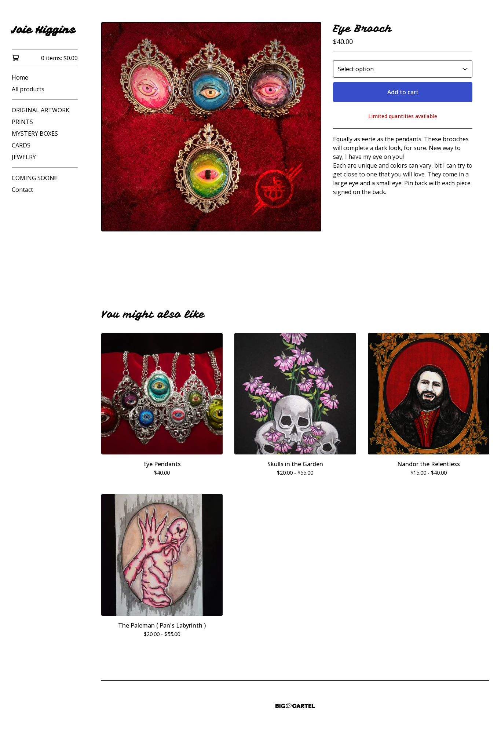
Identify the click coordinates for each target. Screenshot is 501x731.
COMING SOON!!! (35, 178)
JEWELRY (24, 157)
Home (20, 77)
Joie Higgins (44, 29)
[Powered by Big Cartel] (295, 706)
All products (28, 89)
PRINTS (22, 122)
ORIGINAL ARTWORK (40, 110)
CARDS (21, 145)
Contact (22, 190)
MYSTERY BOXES (35, 133)
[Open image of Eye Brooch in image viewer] (211, 126)
